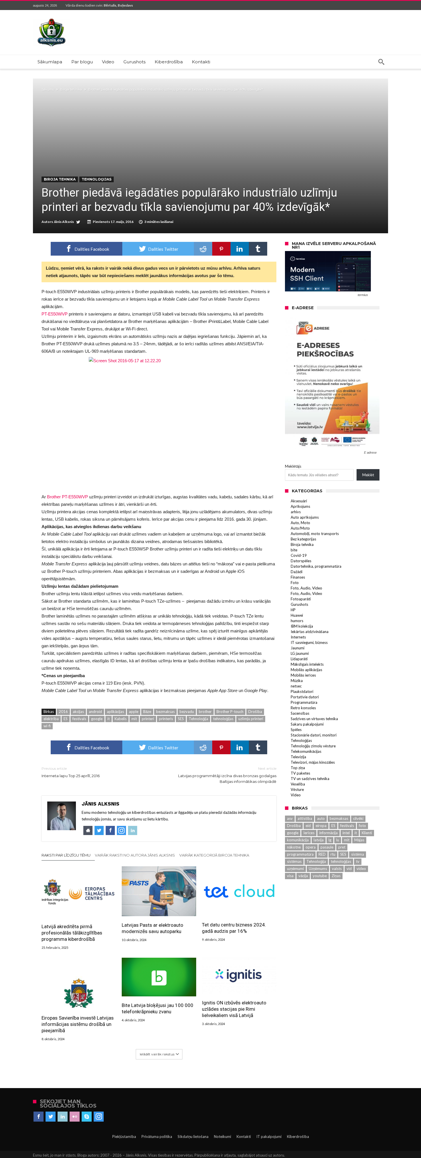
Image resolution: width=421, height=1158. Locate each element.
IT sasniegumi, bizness (309, 642)
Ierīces (308, 832)
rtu (332, 854)
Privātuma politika (156, 1136)
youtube (320, 875)
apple (133, 711)
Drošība (255, 711)
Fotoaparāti (301, 599)
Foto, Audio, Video (306, 588)
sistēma (357, 854)
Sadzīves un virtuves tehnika (314, 718)
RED (322, 854)
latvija (319, 840)
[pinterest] (221, 249)
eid (308, 825)
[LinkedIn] (63, 1117)
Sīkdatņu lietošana (193, 1136)
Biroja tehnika (71, 89)
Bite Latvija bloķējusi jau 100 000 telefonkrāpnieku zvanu (157, 1008)
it (108, 718)
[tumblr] (258, 249)
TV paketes (300, 773)
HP (293, 610)
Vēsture (297, 789)
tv (357, 861)
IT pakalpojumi (269, 1136)
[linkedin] (240, 249)
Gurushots (299, 604)
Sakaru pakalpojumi (307, 724)
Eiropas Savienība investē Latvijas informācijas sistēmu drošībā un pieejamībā (78, 1024)
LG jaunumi (300, 653)
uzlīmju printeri (250, 718)
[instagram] (99, 1117)
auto (321, 818)
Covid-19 (299, 555)
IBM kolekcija (302, 626)
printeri (148, 718)
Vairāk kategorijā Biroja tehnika (214, 855)
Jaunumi (297, 648)
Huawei (297, 615)
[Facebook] (39, 1117)
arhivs (296, 512)
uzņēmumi (295, 868)
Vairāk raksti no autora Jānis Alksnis (135, 855)
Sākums (48, 89)
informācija (328, 832)
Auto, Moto (300, 522)
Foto (295, 582)
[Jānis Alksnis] (51, 18)
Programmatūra (304, 702)
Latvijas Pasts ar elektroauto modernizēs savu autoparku (152, 928)
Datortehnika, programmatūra (316, 566)
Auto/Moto (300, 528)
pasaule (326, 847)
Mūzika (297, 680)
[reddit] (203, 249)
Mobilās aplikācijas (306, 669)
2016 (63, 711)
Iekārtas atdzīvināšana (309, 631)
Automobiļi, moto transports (315, 533)
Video (296, 795)
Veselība (298, 784)
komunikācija (298, 840)
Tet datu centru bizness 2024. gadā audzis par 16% (234, 928)
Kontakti (244, 1136)
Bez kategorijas (303, 539)
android (95, 711)
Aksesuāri (299, 501)
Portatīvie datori (305, 697)
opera (311, 847)
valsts (337, 868)
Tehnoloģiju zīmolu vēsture (313, 746)
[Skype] (87, 1117)
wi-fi (47, 726)
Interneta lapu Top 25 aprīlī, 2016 (71, 772)
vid (349, 868)
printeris (166, 718)
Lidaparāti (299, 659)
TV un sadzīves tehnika (310, 778)
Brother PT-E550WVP (67, 496)
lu (337, 840)
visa (290, 875)
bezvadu (187, 711)
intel (346, 832)
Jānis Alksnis (64, 222)
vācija (303, 875)
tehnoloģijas (223, 718)
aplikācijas (115, 711)
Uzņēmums (318, 868)
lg (329, 840)
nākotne (294, 847)
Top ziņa (298, 767)
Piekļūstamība (124, 1136)
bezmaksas (165, 711)
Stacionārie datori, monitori (314, 735)
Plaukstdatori (302, 691)
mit (134, 718)
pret (341, 847)
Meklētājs (293, 466)
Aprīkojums (300, 506)
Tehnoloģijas (96, 179)
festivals (79, 718)
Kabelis (121, 718)
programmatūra (300, 854)
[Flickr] (75, 1117)
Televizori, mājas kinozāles (313, 762)
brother (205, 711)
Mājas (359, 840)
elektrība (51, 718)
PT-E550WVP (55, 313)
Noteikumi (222, 1136)
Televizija (298, 757)
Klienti (367, 832)
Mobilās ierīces (303, 675)
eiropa (321, 825)
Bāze (147, 711)
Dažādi (296, 571)
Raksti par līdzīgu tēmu (66, 855)
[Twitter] (51, 1117)
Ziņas (336, 875)
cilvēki (358, 818)
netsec (296, 686)
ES (66, 718)
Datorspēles (301, 561)
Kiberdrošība (298, 1136)
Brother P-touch (230, 711)
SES (181, 718)
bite (294, 550)
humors (297, 620)
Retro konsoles (303, 708)
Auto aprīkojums (305, 517)
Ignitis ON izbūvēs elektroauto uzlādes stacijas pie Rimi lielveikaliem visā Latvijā (234, 1009)
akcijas (78, 711)
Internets (298, 637)
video (361, 868)
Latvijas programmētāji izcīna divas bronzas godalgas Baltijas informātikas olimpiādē (227, 775)
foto (362, 825)
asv (290, 818)
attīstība (305, 818)
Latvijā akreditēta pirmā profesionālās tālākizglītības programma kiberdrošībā (72, 933)
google (97, 718)
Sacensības (300, 713)
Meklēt (368, 475)
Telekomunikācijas (306, 751)
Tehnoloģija (198, 718)
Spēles (296, 729)
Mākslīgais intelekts (307, 664)
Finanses (298, 577)
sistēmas (294, 861)
